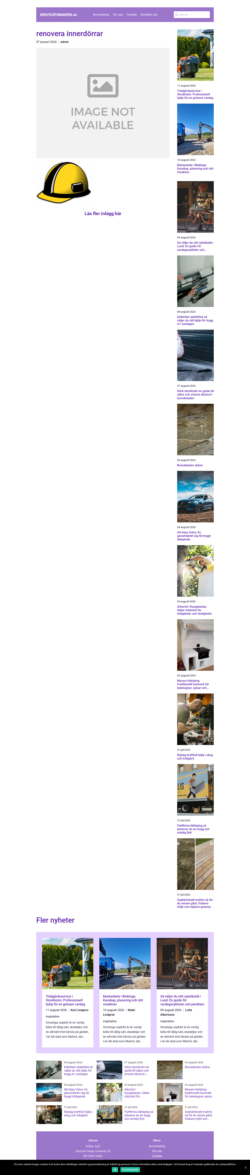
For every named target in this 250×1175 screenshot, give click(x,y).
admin (64, 42)
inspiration (52, 1016)
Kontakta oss (148, 14)
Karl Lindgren (79, 1010)
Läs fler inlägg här (103, 213)
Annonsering (101, 14)
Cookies (131, 14)
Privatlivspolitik (130, 1169)
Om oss (118, 14)
